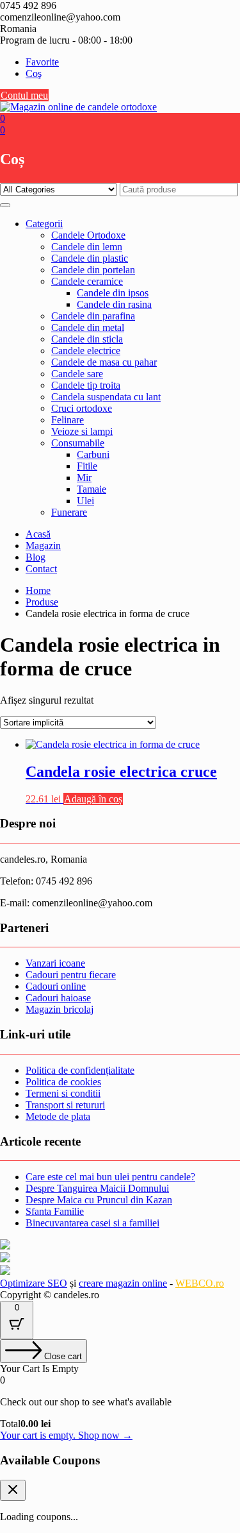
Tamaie (91, 489)
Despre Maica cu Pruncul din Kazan (99, 1199)
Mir (84, 477)
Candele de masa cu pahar (104, 362)
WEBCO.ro (199, 1283)
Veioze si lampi (82, 431)
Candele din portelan (93, 269)
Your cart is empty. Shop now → (66, 1435)
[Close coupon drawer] (13, 1490)
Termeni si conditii (63, 1093)
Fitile (87, 466)
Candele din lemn (86, 246)
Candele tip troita (85, 385)
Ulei (85, 500)
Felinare (67, 419)
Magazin (43, 545)
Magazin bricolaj (59, 1009)
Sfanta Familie (55, 1211)
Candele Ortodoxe (88, 235)
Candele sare (77, 373)
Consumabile (77, 442)
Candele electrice (85, 350)
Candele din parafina (93, 315)
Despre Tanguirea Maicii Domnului (97, 1188)
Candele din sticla (87, 339)
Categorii (44, 223)
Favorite (42, 61)
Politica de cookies (63, 1081)
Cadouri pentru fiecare (71, 974)
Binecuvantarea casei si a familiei (92, 1222)
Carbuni (93, 454)
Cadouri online (56, 986)
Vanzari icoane (55, 963)
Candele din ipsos (112, 292)
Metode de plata (58, 1116)
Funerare (69, 512)
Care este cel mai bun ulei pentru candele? (110, 1176)
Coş (34, 73)
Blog (35, 557)
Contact (41, 568)
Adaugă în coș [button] (93, 798)
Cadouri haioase (58, 997)
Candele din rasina (114, 304)
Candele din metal (87, 327)
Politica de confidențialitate (80, 1070)
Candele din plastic (89, 258)
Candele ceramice (87, 281)
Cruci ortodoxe (81, 408)
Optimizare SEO (33, 1283)
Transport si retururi (65, 1104)
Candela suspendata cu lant (106, 396)
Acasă (38, 534)
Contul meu (24, 95)
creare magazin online (123, 1283)
